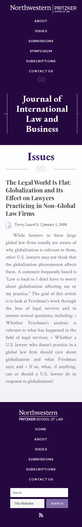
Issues (41, 31)
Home (40, 429)
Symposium (41, 51)
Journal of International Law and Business (42, 113)
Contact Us (41, 71)
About (41, 21)
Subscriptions (41, 61)
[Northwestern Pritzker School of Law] (43, 10)
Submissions (40, 41)
